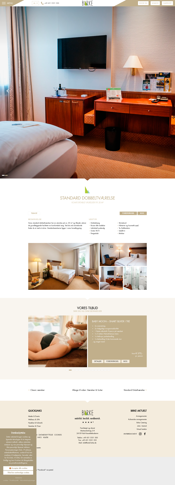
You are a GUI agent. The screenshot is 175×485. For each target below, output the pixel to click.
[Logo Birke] (87, 3)
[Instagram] (140, 434)
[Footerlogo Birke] (87, 416)
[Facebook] (145, 434)
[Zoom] (87, 93)
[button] (7, 91)
